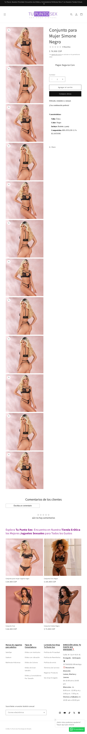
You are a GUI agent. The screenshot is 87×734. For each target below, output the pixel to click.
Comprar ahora (65, 94)
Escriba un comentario (23, 506)
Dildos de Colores (31, 662)
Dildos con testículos (32, 652)
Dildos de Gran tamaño (30, 669)
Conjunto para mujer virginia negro (17, 579)
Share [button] (53, 147)
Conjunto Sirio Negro (51, 579)
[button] (4, 14)
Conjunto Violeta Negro (51, 626)
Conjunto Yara (10, 626)
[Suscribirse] (43, 712)
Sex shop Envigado (51, 678)
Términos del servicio (51, 668)
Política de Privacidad (52, 652)
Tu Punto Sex (14, 729)
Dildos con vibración (32, 657)
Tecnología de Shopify (24, 729)
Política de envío (50, 662)
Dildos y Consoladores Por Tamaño (33, 677)
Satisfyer (9, 652)
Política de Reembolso (52, 657)
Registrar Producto (51, 673)
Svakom (8, 657)
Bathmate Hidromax (13, 662)
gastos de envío (57, 54)
